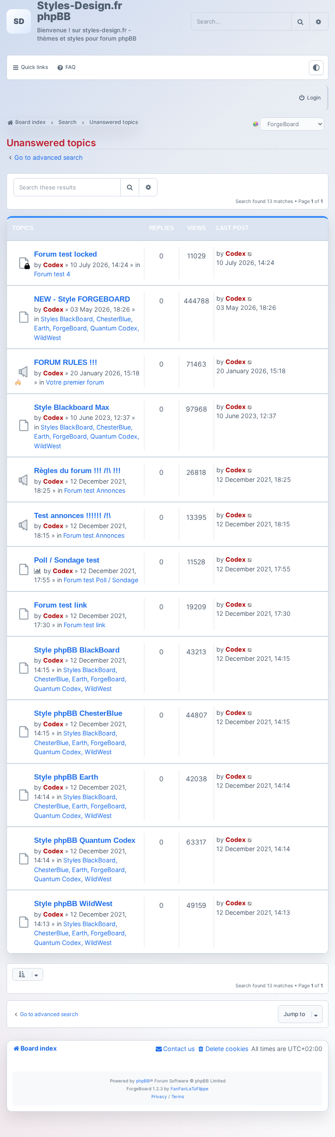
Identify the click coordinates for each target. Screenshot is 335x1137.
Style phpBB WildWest (73, 903)
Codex (53, 264)
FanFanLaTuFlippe (190, 1088)
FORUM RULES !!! (65, 362)
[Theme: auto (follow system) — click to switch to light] (316, 67)
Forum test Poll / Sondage (101, 580)
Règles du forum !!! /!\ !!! (77, 470)
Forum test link (60, 605)
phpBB (143, 1080)
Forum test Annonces (94, 490)
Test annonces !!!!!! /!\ (72, 515)
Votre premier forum (75, 382)
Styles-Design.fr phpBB (79, 11)
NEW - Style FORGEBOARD (82, 299)
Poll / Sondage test (66, 560)
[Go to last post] (250, 253)
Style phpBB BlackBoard (77, 650)
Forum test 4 (52, 274)
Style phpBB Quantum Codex (84, 840)
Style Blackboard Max (71, 407)
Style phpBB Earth (66, 777)
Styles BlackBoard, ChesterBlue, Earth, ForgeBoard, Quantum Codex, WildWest (86, 328)
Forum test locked (65, 254)
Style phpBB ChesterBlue (78, 713)
